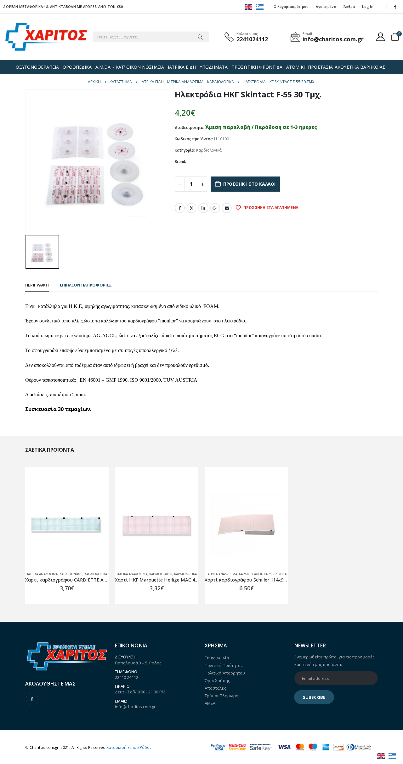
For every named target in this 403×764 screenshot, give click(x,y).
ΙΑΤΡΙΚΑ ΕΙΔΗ (182, 67)
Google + (215, 208)
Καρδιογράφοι (71, 574)
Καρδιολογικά (209, 150)
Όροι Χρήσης (217, 680)
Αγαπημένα (326, 6)
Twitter (191, 208)
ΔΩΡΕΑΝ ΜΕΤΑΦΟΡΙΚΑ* (24, 6)
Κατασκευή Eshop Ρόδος (128, 747)
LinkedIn (203, 208)
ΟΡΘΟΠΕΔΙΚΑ (77, 67)
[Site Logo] (46, 36)
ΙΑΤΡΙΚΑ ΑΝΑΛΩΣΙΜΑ (42, 574)
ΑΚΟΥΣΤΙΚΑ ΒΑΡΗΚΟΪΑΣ (360, 67)
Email (227, 208)
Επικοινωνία (217, 658)
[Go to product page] (67, 524)
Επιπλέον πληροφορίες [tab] (86, 285)
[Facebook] (395, 7)
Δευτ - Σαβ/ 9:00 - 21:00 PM (140, 692)
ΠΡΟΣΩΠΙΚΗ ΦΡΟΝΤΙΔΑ (256, 67)
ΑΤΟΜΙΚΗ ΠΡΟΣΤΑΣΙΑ (309, 67)
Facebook (180, 208)
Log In (367, 6)
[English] (249, 6)
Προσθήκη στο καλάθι (249, 184)
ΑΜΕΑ (210, 703)
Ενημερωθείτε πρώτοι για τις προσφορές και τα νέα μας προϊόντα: (334, 660)
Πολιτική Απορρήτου (225, 673)
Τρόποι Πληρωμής (222, 695)
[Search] (200, 37)
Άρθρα (349, 6)
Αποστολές (215, 688)
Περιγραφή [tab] (37, 285)
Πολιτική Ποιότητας (223, 665)
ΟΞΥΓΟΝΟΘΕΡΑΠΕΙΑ (37, 67)
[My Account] (381, 36)
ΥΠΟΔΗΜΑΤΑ (214, 67)
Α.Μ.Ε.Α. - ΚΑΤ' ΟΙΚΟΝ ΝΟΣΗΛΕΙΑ (129, 67)
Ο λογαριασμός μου (291, 6)
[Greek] (260, 6)
